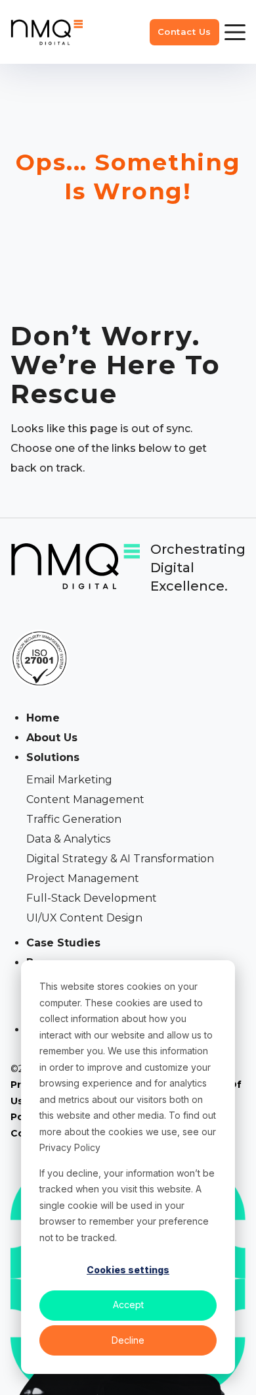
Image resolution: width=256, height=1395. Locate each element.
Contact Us (184, 31)
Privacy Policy (69, 1147)
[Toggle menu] (234, 32)
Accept (128, 1304)
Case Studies (63, 943)
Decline (128, 1340)
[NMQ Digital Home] (47, 32)
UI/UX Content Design (84, 918)
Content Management (85, 799)
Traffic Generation (73, 819)
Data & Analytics (68, 839)
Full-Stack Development (91, 898)
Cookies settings (128, 1269)
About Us (51, 737)
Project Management (82, 878)
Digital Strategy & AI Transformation (120, 858)
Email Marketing (69, 779)
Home (43, 718)
